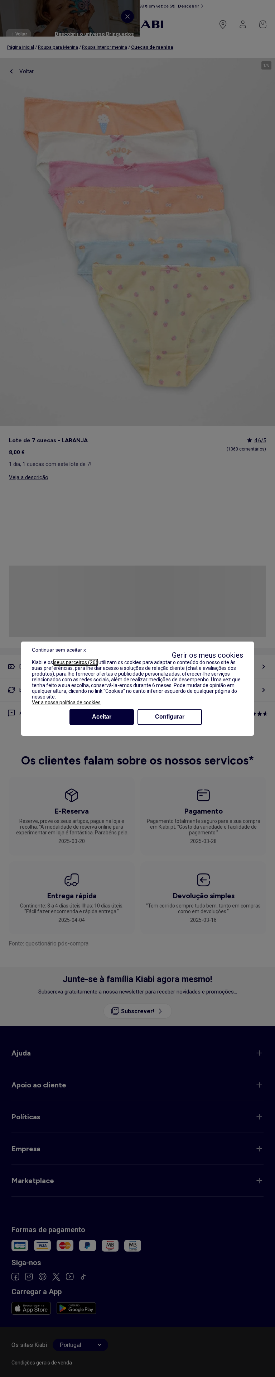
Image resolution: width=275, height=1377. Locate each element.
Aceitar (101, 717)
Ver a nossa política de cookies (66, 702)
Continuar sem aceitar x (59, 650)
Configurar (169, 717)
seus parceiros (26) (75, 662)
